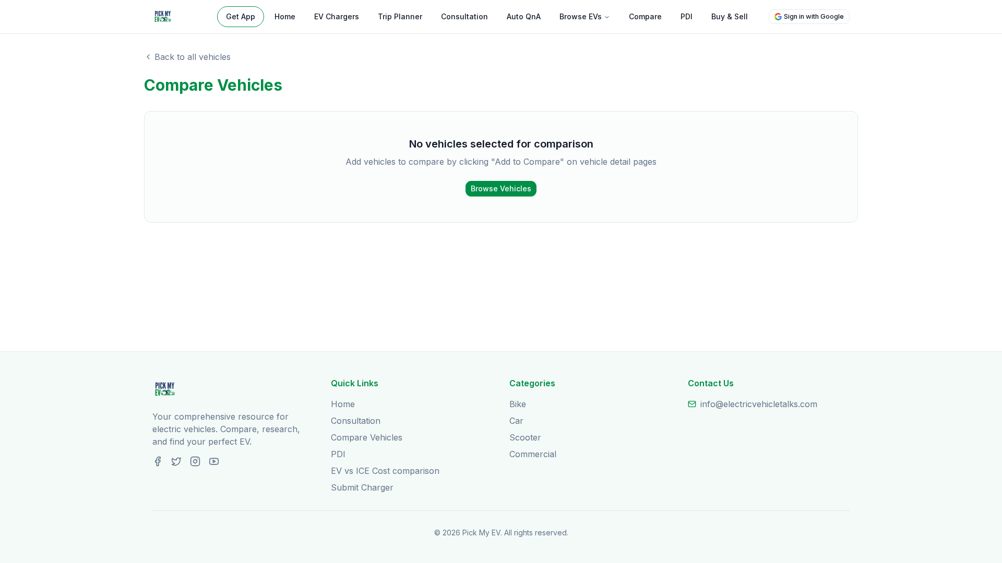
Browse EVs (580, 16)
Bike (517, 404)
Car (516, 420)
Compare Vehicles (366, 437)
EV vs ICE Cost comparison (385, 471)
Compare (645, 16)
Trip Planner (400, 16)
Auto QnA (524, 16)
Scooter (525, 437)
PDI (687, 16)
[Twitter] (176, 461)
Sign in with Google (814, 16)
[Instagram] (195, 461)
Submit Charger (362, 487)
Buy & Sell (729, 16)
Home (285, 16)
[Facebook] (157, 461)
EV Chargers (336, 16)
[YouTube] (214, 461)
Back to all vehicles (192, 57)
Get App (240, 16)
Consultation (464, 16)
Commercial (532, 454)
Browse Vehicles (501, 188)
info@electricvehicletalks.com (758, 404)
